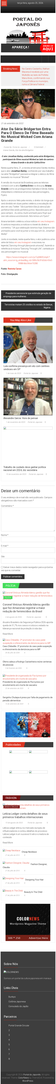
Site (2, 556)
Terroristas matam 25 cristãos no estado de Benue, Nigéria (28, 306)
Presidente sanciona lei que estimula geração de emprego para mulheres (27, 295)
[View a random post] (52, 59)
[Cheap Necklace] (11, 850)
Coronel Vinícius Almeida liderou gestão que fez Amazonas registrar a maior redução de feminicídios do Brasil (26, 608)
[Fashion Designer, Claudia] (16, 863)
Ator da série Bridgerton (24, 150)
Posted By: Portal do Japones (15, 147)
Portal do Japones (30, 373)
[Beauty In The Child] (13, 890)
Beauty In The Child (33, 892)
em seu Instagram (45, 221)
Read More (8, 634)
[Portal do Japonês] (4, 59)
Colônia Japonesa (17, 1001)
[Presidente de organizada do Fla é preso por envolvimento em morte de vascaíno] (27, 677)
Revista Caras (15, 269)
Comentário (7, 506)
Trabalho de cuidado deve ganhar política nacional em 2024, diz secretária (24, 469)
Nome (4, 535)
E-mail (4, 546)
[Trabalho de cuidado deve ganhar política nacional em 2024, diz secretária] (27, 445)
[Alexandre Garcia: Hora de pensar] (27, 396)
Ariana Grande (8, 150)
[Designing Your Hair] (13, 878)
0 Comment (38, 147)
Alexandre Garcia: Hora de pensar (20, 418)
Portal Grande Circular (19, 1025)
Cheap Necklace (29, 852)
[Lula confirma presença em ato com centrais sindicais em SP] (27, 344)
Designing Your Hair (34, 880)
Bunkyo (12, 997)
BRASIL (5, 115)
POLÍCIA (8, 598)
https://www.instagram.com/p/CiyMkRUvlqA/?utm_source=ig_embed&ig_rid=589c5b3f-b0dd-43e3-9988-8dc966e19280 (28, 260)
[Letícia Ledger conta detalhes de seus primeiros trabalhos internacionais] (28, 806)
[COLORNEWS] (11, 972)
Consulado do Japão (18, 1006)
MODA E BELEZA (12, 807)
